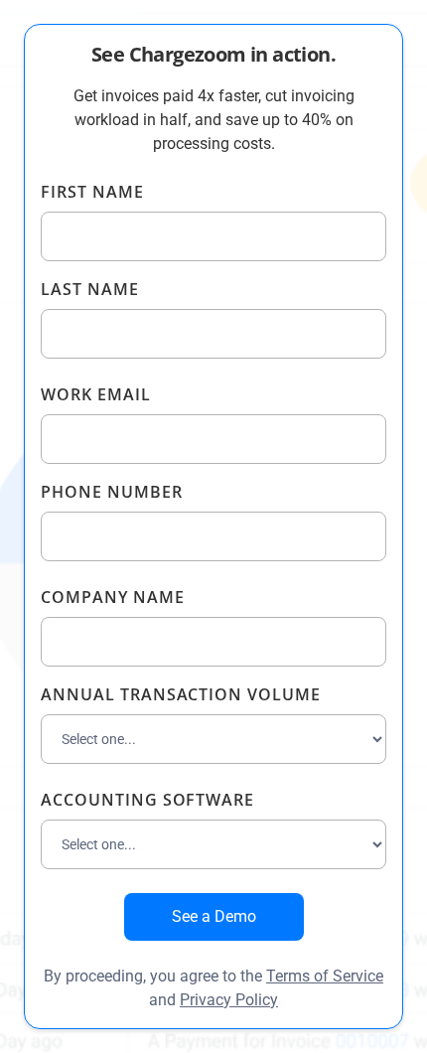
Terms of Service (324, 976)
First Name (92, 192)
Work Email (96, 394)
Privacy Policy (229, 999)
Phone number (112, 492)
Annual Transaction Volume (181, 694)
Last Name (90, 289)
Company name (113, 597)
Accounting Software (147, 800)
